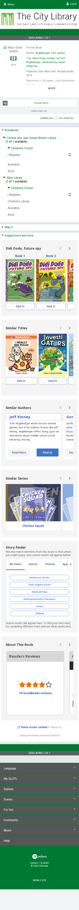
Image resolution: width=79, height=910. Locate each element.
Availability (12, 130)
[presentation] (20, 280)
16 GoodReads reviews (35, 693)
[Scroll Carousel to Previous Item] (60, 248)
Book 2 (51, 256)
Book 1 (20, 256)
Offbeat (39, 613)
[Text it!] (69, 155)
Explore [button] (8, 789)
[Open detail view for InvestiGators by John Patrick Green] (53, 355)
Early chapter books (39, 584)
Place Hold (42, 103)
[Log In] (67, 3)
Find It (20, 306)
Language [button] (10, 768)
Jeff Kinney (20, 416)
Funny (39, 606)
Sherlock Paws (40, 591)
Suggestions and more (19, 235)
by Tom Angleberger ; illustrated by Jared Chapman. (45, 62)
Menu (10, 4)
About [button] (7, 830)
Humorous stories (39, 577)
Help (7, 840)
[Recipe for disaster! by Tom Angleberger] (20, 280)
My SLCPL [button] (10, 779)
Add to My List (39, 110)
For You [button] (8, 809)
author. (50, 52)
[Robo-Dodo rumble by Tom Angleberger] (51, 280)
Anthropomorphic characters (39, 599)
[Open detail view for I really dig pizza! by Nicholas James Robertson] (21, 355)
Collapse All (66, 118)
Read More (19, 452)
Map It (9, 227)
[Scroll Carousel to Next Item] (69, 248)
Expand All (47, 118)
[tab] (15, 564)
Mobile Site (39, 880)
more (51, 88)
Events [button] (8, 799)
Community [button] (11, 820)
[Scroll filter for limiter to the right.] (70, 564)
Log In (73, 3)
